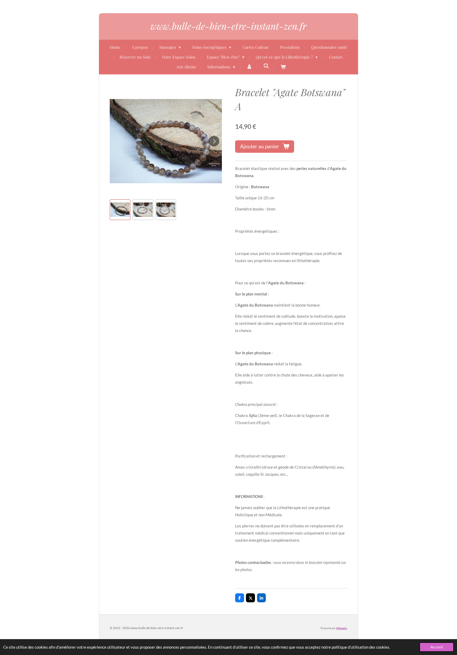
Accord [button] (437, 647)
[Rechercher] (266, 66)
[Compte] (249, 67)
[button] (120, 209)
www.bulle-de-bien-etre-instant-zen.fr (228, 26)
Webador (341, 628)
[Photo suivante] (214, 141)
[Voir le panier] (283, 67)
